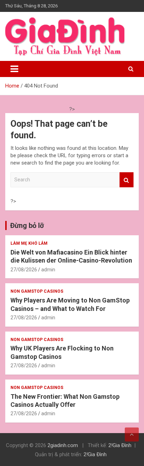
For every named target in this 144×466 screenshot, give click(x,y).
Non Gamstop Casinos (36, 291)
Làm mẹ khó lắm (29, 243)
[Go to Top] (132, 434)
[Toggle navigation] (14, 69)
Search (127, 179)
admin (48, 269)
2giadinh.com (63, 445)
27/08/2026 (23, 269)
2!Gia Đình (119, 445)
